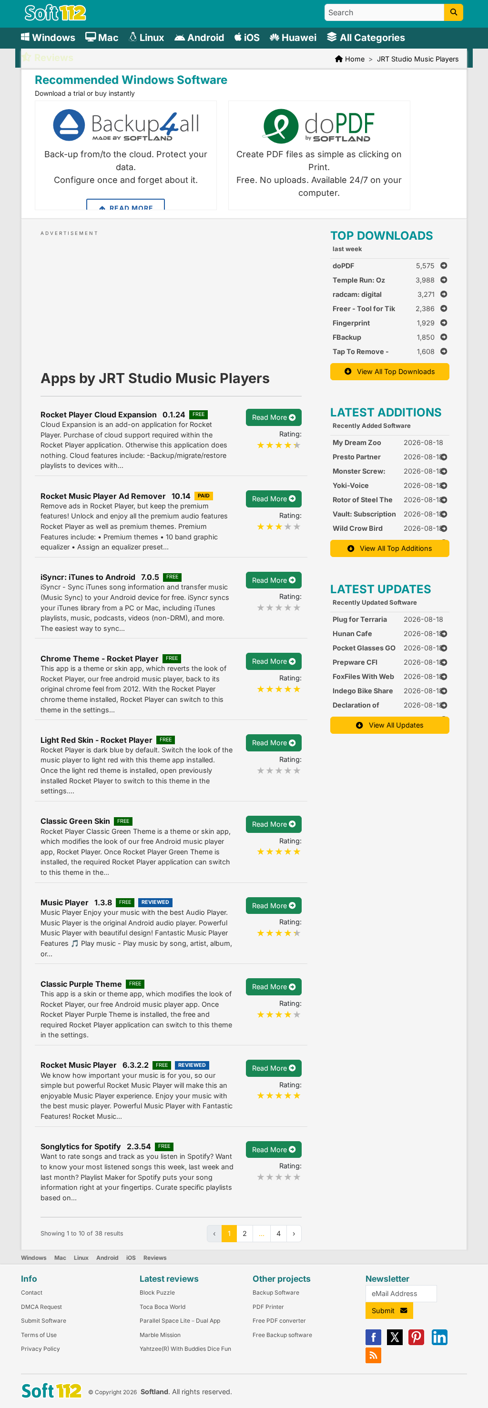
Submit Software (43, 1320)
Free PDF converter (279, 1320)
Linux (81, 1257)
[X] (395, 1343)
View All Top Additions (393, 548)
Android (107, 1257)
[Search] (453, 12)
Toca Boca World (162, 1306)
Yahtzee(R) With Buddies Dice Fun (185, 1348)
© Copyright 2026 (112, 1392)
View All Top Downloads (393, 371)
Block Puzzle (157, 1292)
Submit (386, 1311)
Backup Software (276, 1292)
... (261, 1233)
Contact (31, 1292)
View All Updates (393, 725)
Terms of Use (39, 1334)
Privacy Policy (40, 1348)
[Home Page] (55, 18)
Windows (34, 1257)
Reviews (155, 1257)
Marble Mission (160, 1334)
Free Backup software (282, 1334)
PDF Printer (268, 1306)
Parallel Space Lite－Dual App (180, 1320)
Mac (60, 1257)
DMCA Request (41, 1306)
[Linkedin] (439, 1343)
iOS (131, 1257)
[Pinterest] (416, 1343)
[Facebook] (373, 1343)
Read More (130, 208)
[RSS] (373, 1361)
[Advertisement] (171, 296)
